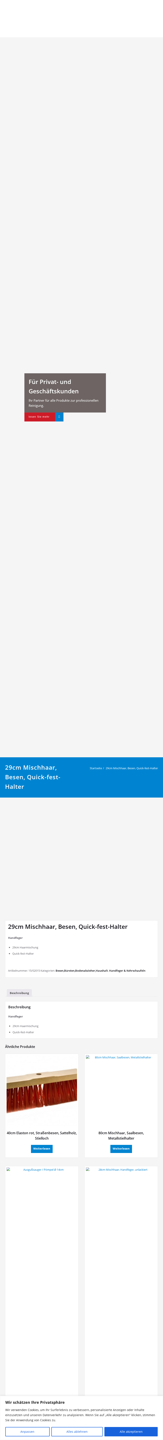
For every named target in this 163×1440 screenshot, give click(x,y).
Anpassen (27, 1432)
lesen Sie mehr (39, 416)
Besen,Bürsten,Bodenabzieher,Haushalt (82, 971)
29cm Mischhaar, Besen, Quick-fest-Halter (132, 768)
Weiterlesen (41, 1148)
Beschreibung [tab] (19, 993)
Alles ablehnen (77, 1432)
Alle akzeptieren (131, 1432)
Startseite (96, 768)
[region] (81, 1418)
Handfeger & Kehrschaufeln (127, 971)
